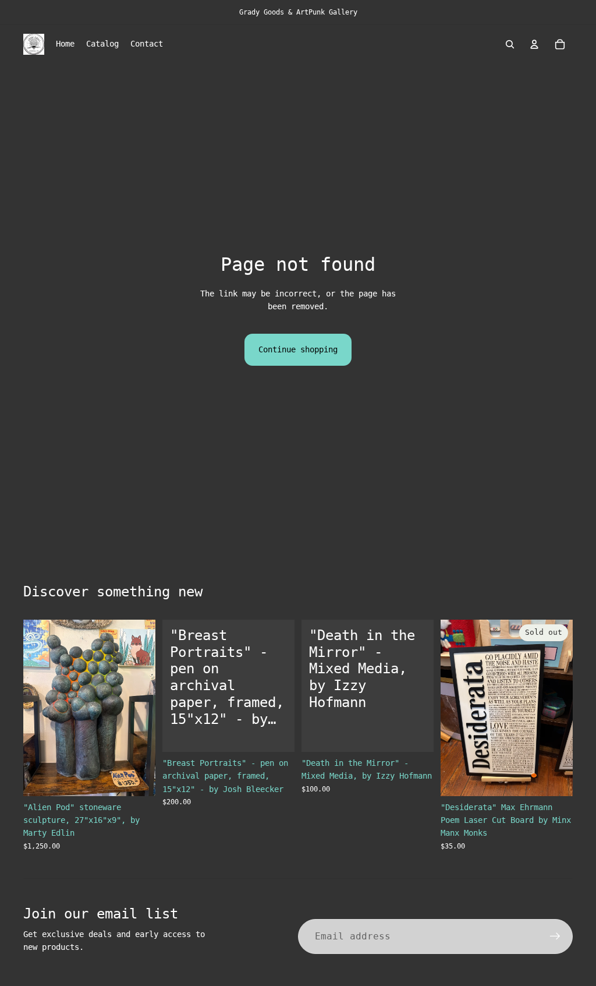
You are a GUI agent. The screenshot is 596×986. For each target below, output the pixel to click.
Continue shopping (298, 349)
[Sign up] (555, 936)
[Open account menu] (534, 44)
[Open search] (510, 44)
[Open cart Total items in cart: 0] (560, 44)
